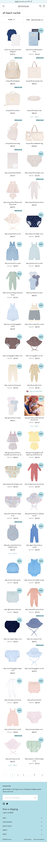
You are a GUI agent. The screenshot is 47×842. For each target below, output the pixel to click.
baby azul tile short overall (12, 263)
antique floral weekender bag (34, 143)
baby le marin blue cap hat (13, 580)
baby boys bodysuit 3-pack (34, 293)
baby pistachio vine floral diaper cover (34, 760)
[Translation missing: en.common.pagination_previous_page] (5, 775)
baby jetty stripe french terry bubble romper (12, 546)
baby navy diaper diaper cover (13, 639)
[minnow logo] (23, 6)
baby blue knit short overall (34, 263)
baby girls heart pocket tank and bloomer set (34, 419)
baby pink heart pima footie (12, 700)
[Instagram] (4, 804)
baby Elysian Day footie (34, 385)
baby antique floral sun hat (13, 234)
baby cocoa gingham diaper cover (13, 356)
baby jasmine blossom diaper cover (12, 515)
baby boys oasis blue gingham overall (12, 325)
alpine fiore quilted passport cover (34, 51)
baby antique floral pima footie (34, 202)
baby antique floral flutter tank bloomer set (13, 203)
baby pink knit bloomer (34, 700)
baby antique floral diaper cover (34, 173)
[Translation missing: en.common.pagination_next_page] (42, 775)
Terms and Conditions (39, 839)
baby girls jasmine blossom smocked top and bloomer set (13, 454)
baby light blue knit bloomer (12, 609)
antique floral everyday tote (34, 81)
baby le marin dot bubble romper (34, 580)
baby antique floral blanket (13, 173)
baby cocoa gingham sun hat (34, 356)
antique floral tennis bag (13, 143)
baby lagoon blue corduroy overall (34, 546)
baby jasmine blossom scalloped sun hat (34, 515)
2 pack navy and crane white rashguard (12, 51)
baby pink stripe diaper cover (34, 729)
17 (34, 775)
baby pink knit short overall (13, 729)
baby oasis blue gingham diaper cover (12, 669)
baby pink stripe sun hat (13, 759)
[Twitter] (7, 804)
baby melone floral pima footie (34, 609)
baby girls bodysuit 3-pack (13, 418)
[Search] (40, 6)
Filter (12, 20)
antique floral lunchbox (13, 111)
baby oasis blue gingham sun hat (34, 668)
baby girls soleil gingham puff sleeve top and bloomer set (34, 454)
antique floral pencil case (34, 111)
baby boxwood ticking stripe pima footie (13, 294)
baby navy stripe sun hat (34, 639)
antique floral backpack (13, 81)
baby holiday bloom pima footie (34, 484)
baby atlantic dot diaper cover (34, 234)
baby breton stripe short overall (34, 324)
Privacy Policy (27, 839)
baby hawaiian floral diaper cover (12, 484)
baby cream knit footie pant (12, 385)
